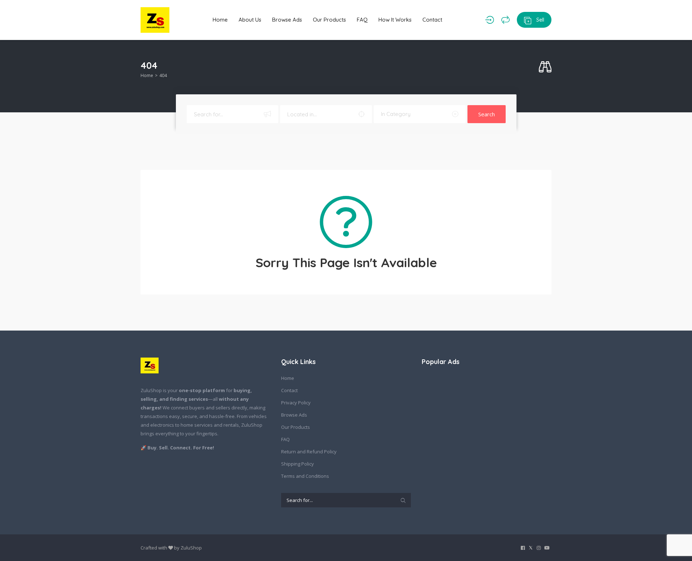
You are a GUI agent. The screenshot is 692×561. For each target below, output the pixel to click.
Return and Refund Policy (309, 451)
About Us (250, 19)
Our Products (329, 19)
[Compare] (505, 19)
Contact (432, 19)
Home (220, 19)
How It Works (395, 19)
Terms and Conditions (305, 476)
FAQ (362, 19)
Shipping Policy (297, 464)
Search (486, 114)
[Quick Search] (545, 67)
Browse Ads (287, 19)
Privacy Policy (296, 402)
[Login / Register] (489, 19)
